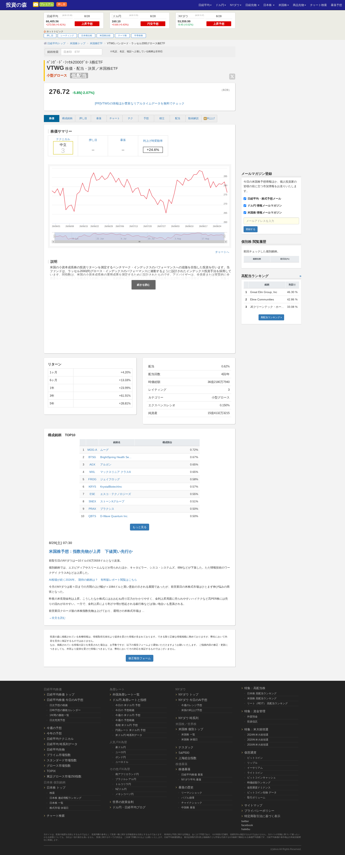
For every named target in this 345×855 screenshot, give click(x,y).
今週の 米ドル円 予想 (127, 715)
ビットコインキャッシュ (261, 777)
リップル (252, 762)
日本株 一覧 (56, 802)
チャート (114, 118)
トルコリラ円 (123, 784)
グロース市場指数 (59, 765)
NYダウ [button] (234, 5)
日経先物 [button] (251, 5)
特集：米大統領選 (256, 729)
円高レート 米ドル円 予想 (130, 730)
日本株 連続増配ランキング (65, 797)
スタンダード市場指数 (62, 760)
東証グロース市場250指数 (64, 776)
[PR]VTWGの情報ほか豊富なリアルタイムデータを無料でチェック (139, 103)
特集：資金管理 (254, 711)
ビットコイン (255, 757)
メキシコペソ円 (124, 794)
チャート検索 (318, 5)
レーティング (67, 35)
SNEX (92, 501)
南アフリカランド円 (127, 774)
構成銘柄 (67, 118)
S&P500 (183, 752)
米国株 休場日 (189, 739)
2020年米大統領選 (257, 739)
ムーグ (104, 449)
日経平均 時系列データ (62, 744)
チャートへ (222, 252)
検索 (52, 792)
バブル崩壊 (187, 797)
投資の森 (16, 5)
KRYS (92, 486)
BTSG (92, 457)
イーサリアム (255, 767)
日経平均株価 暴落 (192, 774)
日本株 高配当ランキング (262, 693)
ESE (92, 494)
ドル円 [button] (220, 5)
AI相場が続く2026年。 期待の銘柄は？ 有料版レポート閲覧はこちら (93, 579)
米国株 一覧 (188, 734)
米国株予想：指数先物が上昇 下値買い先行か (91, 551)
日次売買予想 (57, 720)
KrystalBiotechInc (111, 486)
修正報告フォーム (139, 658)
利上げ (209, 118)
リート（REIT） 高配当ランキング (267, 703)
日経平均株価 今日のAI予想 (65, 700)
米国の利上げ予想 (191, 710)
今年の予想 (54, 733)
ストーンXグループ (112, 501)
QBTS (92, 516)
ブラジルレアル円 (125, 779)
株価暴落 (184, 769)
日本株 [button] (268, 5)
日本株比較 (86, 35)
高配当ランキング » (271, 317)
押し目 (61, 4)
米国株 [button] (283, 5)
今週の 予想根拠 (124, 720)
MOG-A (92, 449)
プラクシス (107, 508)
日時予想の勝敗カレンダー (65, 710)
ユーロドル (121, 762)
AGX (92, 464)
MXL (92, 471)
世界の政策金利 (123, 802)
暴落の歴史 (185, 787)
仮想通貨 (250, 752)
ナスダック (185, 747)
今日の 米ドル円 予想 (127, 705)
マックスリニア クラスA (115, 471)
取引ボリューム (256, 797)
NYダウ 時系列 (188, 718)
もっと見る (140, 527)
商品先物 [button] (298, 5)
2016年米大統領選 (257, 744)
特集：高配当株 (254, 688)
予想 (146, 118)
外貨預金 (252, 716)
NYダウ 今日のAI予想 (192, 700)
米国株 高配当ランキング (262, 698)
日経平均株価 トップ (60, 694)
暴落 (98, 118)
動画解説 (193, 118)
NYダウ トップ (188, 694)
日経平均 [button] (204, 5)
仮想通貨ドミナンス (259, 787)
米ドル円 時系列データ (128, 735)
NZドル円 (121, 789)
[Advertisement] (139, 319)
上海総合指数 (187, 758)
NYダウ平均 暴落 (191, 779)
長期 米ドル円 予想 (126, 725)
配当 (177, 118)
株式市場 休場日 (59, 807)
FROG (92, 479)
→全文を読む (57, 617)
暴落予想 (336, 5)
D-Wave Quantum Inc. (114, 516)
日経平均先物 (56, 749)
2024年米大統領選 (257, 734)
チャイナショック (191, 802)
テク (130, 118)
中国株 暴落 (188, 807)
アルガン (105, 464)
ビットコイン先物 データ (262, 792)
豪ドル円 (120, 747)
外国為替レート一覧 (126, 694)
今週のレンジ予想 (191, 705)
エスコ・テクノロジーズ (115, 494)
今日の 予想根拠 (124, 710)
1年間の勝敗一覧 (59, 715)
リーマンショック (191, 792)
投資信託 (252, 721)
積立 (162, 118)
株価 (51, 118)
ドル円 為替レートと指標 (129, 700)
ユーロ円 (120, 752)
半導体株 (138, 35)
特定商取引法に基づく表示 (262, 816)
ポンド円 (120, 757)
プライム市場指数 (59, 755)
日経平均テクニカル (60, 738)
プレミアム (46, 4)
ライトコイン (255, 772)
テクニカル (63, 146)
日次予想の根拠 (59, 705)
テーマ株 (122, 35)
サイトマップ (253, 805)
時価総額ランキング (259, 782)
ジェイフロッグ (110, 479)
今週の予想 (54, 728)
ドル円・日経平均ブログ (129, 807)
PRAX (92, 508)
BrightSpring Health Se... (115, 457)
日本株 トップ (56, 787)
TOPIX (51, 771)
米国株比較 (105, 35)
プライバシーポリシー (259, 810)
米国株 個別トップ (190, 729)
